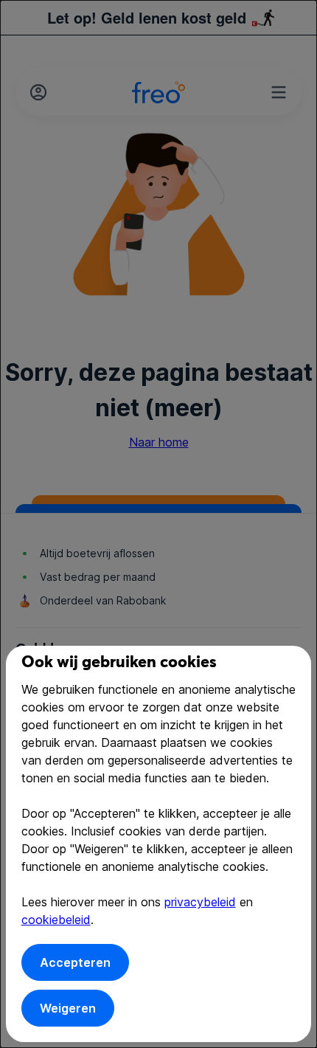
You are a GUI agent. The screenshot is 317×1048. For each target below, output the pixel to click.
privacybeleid (200, 901)
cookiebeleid (56, 919)
